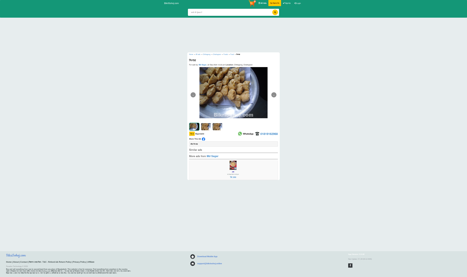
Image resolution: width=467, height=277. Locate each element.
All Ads (263, 3)
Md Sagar (203, 64)
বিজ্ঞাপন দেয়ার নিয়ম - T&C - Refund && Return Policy (50, 262)
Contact (23, 262)
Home (9, 262)
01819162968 (269, 134)
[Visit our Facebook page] (350, 265)
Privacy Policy (79, 262)
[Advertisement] (231, 35)
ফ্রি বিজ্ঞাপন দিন (274, 3)
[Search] (275, 12)
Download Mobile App (207, 256)
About (16, 262)
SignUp (288, 3)
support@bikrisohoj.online (209, 264)
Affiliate (90, 262)
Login (298, 3)
